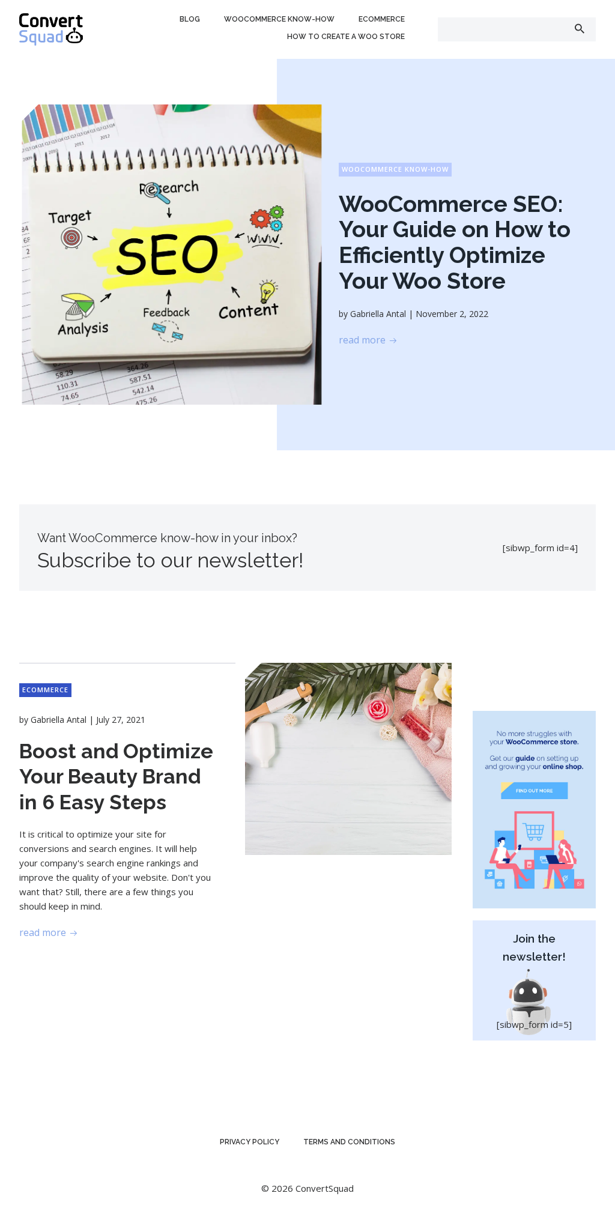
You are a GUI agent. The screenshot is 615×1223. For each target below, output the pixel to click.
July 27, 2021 (120, 719)
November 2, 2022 (452, 313)
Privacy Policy (249, 1142)
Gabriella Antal (378, 313)
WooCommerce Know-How (279, 19)
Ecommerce (382, 19)
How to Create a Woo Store (346, 36)
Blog (190, 19)
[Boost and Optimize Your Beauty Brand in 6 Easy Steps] (348, 758)
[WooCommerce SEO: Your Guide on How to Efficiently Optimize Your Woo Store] (171, 253)
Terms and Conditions (349, 1142)
